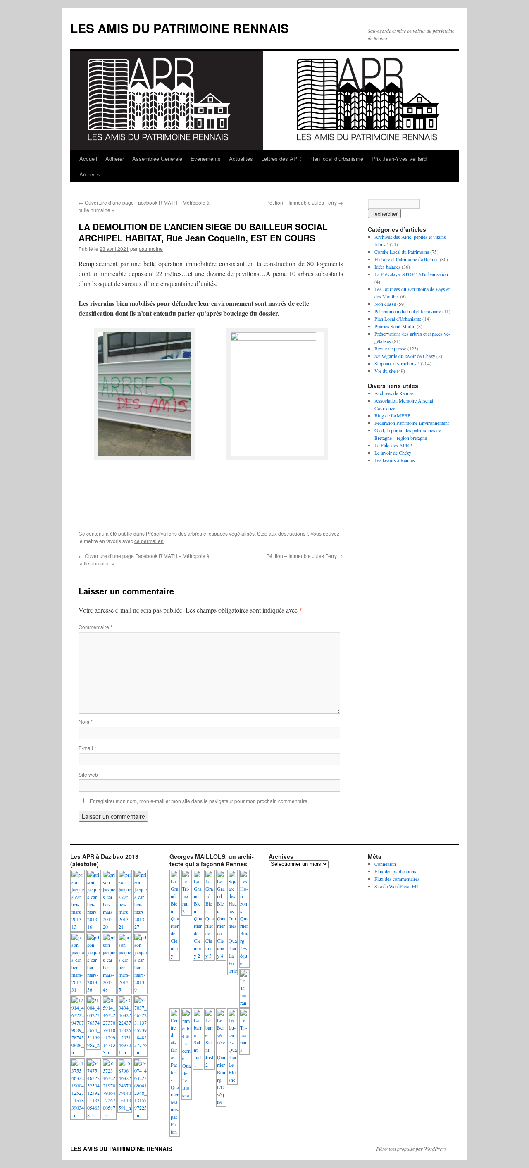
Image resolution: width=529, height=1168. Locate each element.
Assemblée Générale (157, 158)
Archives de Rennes (394, 393)
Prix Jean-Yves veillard (399, 158)
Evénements (206, 158)
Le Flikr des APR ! (393, 445)
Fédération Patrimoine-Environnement (411, 423)
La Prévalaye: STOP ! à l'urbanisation (411, 274)
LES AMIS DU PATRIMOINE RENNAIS (179, 28)
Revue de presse (390, 348)
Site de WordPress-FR (396, 886)
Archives (89, 174)
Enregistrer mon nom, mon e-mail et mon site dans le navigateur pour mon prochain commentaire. (199, 800)
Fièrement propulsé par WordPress (411, 1148)
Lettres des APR (281, 158)
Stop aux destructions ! (282, 533)
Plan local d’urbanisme (336, 158)
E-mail (87, 747)
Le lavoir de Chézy (392, 452)
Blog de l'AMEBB (392, 415)
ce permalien (149, 540)
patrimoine (151, 248)
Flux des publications (395, 871)
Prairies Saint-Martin (394, 326)
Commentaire (95, 626)
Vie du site (385, 370)
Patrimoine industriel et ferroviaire (407, 311)
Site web (88, 774)
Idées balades (387, 266)
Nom (86, 721)
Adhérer (114, 158)
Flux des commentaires (396, 878)
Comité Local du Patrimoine (401, 251)
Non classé (385, 303)
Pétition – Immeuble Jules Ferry (304, 202)
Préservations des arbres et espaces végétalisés (200, 533)
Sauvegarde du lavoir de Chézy (404, 356)
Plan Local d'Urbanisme (397, 318)
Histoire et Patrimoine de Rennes (406, 259)
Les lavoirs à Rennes (394, 460)
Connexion (385, 864)
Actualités (241, 158)
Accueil (88, 158)
